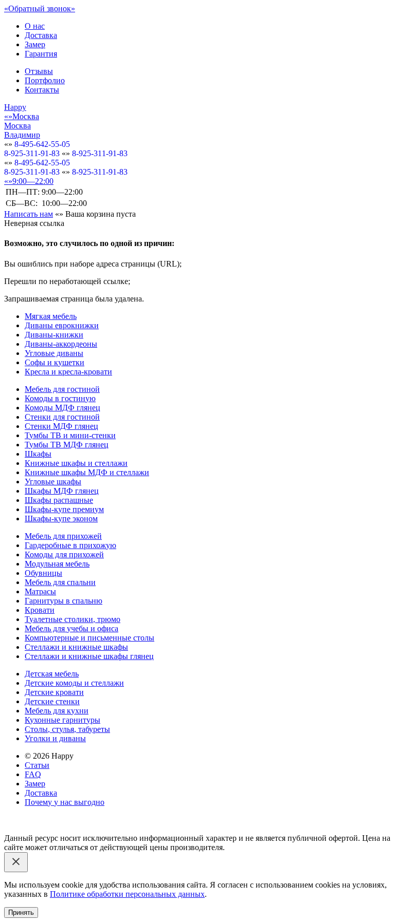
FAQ (33, 774)
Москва (17, 125)
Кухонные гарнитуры (62, 720)
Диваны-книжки (54, 334)
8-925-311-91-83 (32, 153)
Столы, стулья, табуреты (67, 729)
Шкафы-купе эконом (61, 518)
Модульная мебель (57, 563)
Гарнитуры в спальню (63, 600)
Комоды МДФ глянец (62, 407)
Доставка (41, 35)
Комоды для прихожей (64, 554)
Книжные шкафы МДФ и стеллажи (87, 472)
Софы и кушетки (54, 362)
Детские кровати (54, 692)
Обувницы (43, 573)
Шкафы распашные (59, 500)
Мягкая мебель (51, 316)
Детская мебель (52, 673)
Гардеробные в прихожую (70, 545)
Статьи (37, 765)
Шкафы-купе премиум (64, 509)
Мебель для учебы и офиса (71, 628)
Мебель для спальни (60, 582)
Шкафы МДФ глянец (62, 490)
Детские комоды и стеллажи (74, 683)
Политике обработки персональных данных (127, 894)
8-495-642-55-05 (42, 144)
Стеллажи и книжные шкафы (76, 647)
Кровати (40, 610)
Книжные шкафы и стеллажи (76, 463)
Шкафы (38, 453)
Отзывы (39, 71)
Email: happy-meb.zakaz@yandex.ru (64, 819)
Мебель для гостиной (62, 389)
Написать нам (28, 214)
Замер (35, 44)
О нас (35, 26)
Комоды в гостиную (60, 398)
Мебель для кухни (56, 710)
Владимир (22, 134)
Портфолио (45, 80)
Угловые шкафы (53, 481)
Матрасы (40, 591)
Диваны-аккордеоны (61, 344)
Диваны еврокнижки (62, 325)
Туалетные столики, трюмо (72, 619)
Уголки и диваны (55, 738)
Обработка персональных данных (178, 828)
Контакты (42, 89)
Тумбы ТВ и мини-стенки (70, 435)
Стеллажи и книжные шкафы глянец (89, 656)
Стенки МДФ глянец (61, 426)
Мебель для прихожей (63, 536)
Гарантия (41, 53)
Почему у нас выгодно (64, 802)
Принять (21, 912)
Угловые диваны (54, 353)
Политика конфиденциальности (60, 828)
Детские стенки (52, 701)
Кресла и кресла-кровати (68, 371)
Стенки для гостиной (62, 416)
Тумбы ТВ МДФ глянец (67, 444)
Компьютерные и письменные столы (89, 637)
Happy (15, 107)
